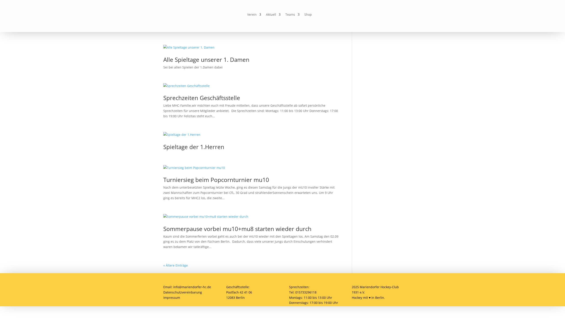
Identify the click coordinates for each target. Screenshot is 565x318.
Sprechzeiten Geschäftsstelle (201, 98)
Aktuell (271, 15)
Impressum (171, 297)
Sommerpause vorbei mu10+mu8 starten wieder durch (237, 229)
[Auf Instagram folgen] (344, 14)
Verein (252, 15)
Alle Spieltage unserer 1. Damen (206, 60)
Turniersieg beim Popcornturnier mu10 (216, 180)
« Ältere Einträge (175, 265)
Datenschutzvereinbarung (182, 292)
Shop (308, 15)
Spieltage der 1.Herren (193, 147)
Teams (290, 15)
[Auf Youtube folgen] (354, 14)
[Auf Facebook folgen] (334, 14)
